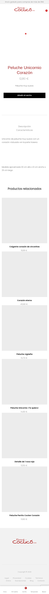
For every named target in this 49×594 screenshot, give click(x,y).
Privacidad (17, 578)
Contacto (41, 581)
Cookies (28, 578)
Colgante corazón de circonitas (24, 246)
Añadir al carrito (24, 95)
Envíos (8, 581)
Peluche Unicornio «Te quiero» (24, 408)
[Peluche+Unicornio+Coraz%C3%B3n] (24, 103)
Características (24, 130)
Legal (7, 578)
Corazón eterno (24, 300)
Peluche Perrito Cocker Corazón (25, 515)
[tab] (24, 126)
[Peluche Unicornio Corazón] (20, 103)
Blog (31, 581)
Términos (39, 578)
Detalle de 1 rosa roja (24, 461)
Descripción (24, 126)
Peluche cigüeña (24, 354)
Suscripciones (20, 581)
